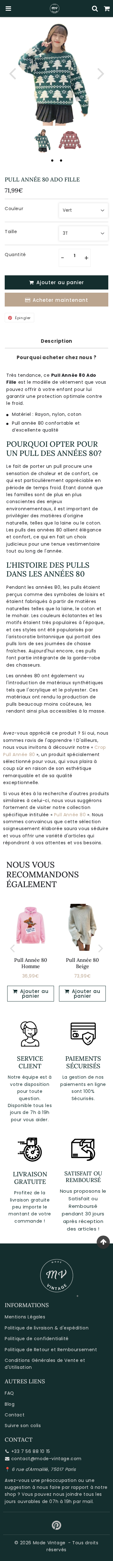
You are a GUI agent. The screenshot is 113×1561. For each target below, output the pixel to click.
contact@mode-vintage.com (46, 1458)
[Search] (95, 8)
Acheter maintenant (60, 300)
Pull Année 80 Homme (30, 963)
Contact (14, 1415)
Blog (9, 1404)
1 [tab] (52, 160)
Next (100, 72)
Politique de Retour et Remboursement (51, 1349)
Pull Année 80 (70, 815)
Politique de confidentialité (37, 1338)
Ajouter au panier (34, 993)
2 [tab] (61, 160)
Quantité (15, 254)
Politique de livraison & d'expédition (47, 1328)
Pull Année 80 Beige (82, 963)
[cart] (107, 8)
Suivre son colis (23, 1425)
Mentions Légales (25, 1317)
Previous (12, 72)
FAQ (9, 1393)
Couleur (14, 208)
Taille (11, 231)
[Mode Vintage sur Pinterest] (56, 1527)
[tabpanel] (43, 140)
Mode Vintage (49, 1543)
